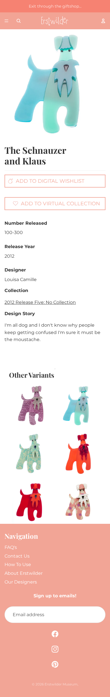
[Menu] (6, 20)
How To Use (18, 564)
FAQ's (11, 547)
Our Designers (21, 582)
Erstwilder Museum (61, 684)
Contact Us (17, 556)
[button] (56, 203)
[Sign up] (97, 615)
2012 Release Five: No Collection (40, 302)
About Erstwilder (24, 573)
